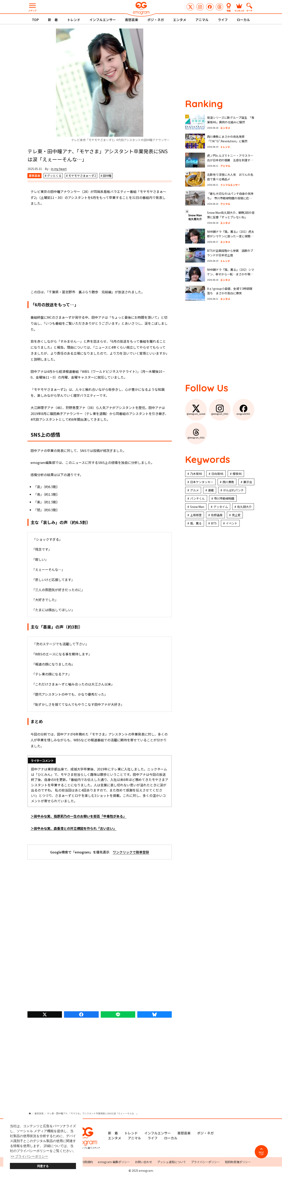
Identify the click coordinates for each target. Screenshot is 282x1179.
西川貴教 (228, 482)
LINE (118, 1014)
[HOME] (30, 1113)
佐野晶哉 (217, 515)
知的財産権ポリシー (238, 1162)
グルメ (194, 490)
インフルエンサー (102, 19)
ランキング (239, 10)
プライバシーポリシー (205, 1162)
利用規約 (87, 1162)
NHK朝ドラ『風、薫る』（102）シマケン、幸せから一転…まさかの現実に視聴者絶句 (230, 274)
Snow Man (197, 507)
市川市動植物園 (224, 498)
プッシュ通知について (171, 1162)
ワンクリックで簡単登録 (131, 852)
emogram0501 (209, 7)
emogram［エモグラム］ (141, 9)
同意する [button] (43, 1166)
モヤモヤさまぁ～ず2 (82, 176)
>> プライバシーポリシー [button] (29, 1156)
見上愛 (236, 515)
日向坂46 (217, 474)
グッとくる (54, 176)
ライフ (223, 19)
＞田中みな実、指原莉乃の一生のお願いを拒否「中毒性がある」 (78, 816)
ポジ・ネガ (155, 19)
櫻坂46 (237, 474)
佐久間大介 (244, 507)
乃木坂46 (196, 474)
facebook (81, 1014)
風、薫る (196, 523)
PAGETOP (261, 1153)
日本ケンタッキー (201, 482)
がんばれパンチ (233, 490)
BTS (214, 523)
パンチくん (197, 498)
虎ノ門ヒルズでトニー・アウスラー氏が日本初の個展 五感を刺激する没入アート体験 (230, 160)
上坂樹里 (196, 515)
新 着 (53, 19)
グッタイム (220, 507)
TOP (35, 19)
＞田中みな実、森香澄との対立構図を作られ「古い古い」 (73, 828)
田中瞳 (107, 176)
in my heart (59, 169)
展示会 (247, 482)
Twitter (44, 1014)
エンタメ (179, 19)
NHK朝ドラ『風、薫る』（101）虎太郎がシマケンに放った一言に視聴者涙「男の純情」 (230, 236)
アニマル (202, 19)
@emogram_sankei (190, 7)
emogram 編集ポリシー (114, 1162)
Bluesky (154, 1014)
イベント (231, 523)
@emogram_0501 (200, 7)
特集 (229, 10)
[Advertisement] (99, 248)
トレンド (73, 19)
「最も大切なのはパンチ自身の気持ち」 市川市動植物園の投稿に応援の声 (230, 198)
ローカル (243, 19)
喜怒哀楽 (131, 19)
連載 (211, 490)
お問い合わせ (143, 1162)
